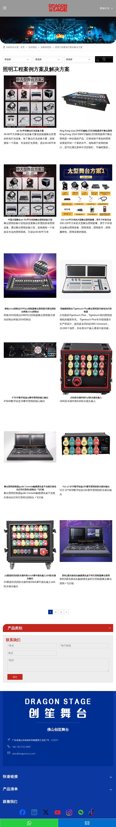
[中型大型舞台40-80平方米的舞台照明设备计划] (30, 190)
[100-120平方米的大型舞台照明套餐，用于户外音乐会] (86, 190)
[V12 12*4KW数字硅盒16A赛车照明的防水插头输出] (86, 444)
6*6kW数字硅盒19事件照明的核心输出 (30, 397)
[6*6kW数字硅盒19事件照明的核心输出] (30, 350)
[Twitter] (46, 812)
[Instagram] (69, 812)
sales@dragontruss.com (23, 753)
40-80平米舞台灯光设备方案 (30, 131)
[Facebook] (23, 812)
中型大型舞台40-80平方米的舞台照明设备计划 (30, 219)
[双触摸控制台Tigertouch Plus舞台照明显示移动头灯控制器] (86, 279)
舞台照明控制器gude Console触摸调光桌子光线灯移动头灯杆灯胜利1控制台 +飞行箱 (30, 488)
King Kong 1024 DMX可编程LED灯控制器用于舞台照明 (86, 131)
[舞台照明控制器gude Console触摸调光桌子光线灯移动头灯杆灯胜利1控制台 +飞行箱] (30, 447)
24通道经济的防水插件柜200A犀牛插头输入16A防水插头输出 (30, 577)
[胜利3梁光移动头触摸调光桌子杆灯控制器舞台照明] (86, 541)
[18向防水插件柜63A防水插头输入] (86, 370)
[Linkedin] (34, 812)
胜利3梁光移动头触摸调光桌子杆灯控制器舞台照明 (86, 575)
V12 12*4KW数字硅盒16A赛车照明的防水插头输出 (86, 486)
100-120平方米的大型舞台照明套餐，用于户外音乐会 (86, 219)
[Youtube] (58, 812)
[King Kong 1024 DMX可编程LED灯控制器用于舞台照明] (86, 101)
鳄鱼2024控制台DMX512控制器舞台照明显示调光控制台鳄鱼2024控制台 (30, 310)
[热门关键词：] (97, 60)
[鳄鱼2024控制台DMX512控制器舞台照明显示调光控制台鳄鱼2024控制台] (30, 275)
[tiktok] (92, 812)
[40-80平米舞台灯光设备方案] (30, 101)
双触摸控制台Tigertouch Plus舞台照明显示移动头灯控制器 (86, 310)
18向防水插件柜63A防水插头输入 (86, 397)
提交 (15, 677)
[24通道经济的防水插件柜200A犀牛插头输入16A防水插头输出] (30, 545)
